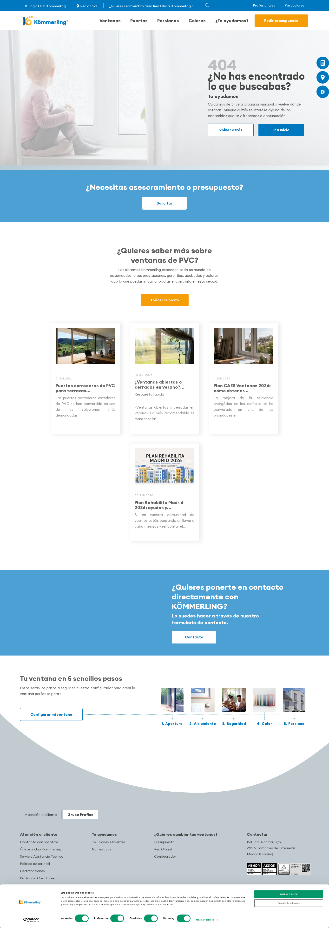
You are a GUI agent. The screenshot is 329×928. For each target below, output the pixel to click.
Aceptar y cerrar (289, 894)
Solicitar (164, 203)
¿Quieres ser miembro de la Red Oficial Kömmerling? (151, 6)
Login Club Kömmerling (47, 6)
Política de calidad (35, 864)
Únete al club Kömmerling (40, 849)
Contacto (194, 637)
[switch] (117, 918)
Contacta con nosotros (39, 842)
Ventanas (110, 20)
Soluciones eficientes (108, 842)
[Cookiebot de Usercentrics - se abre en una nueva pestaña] (31, 920)
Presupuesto (164, 842)
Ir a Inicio (281, 130)
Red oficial (88, 6)
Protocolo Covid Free (37, 878)
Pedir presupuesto (281, 20)
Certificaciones (32, 871)
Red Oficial (163, 849)
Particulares (294, 5)
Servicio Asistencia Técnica (41, 856)
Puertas (139, 20)
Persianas (168, 20)
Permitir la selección (289, 903)
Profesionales (264, 5)
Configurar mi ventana (51, 714)
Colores (197, 20)
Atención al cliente (39, 834)
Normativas (101, 849)
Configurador (165, 856)
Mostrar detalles (205, 920)
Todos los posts (164, 300)
